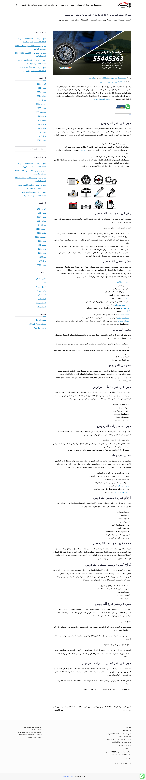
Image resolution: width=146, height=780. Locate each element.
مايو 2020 (42, 132)
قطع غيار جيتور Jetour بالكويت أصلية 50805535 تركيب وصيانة (32, 61)
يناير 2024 (42, 100)
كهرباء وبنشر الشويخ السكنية (105, 99)
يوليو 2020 (42, 124)
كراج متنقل (64, 5)
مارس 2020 (41, 140)
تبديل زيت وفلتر (124, 486)
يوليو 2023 (42, 116)
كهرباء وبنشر (92, 78)
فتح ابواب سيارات (51, 5)
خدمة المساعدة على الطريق (31, 5)
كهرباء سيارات (41, 303)
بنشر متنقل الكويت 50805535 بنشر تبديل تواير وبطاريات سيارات (118, 735)
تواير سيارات (41, 291)
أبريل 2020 (42, 136)
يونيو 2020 (42, 128)
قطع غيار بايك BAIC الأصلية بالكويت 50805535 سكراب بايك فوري (33, 69)
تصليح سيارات (96, 5)
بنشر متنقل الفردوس (120, 81)
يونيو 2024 (42, 88)
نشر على (109, 78)
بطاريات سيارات (83, 5)
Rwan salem (122, 78)
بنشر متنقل (83, 150)
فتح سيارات (125, 308)
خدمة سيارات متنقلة (125, 745)
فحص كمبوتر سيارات (122, 492)
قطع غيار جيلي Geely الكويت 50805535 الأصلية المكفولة (30, 54)
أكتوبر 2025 (41, 84)
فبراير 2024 (41, 96)
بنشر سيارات (118, 763)
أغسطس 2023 (40, 112)
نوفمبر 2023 (41, 108)
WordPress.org (40, 328)
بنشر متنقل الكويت (123, 282)
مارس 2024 (41, 92)
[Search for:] (30, 149)
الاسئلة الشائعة (126, 730)
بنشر (72, 5)
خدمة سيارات (41, 295)
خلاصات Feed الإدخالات (37, 324)
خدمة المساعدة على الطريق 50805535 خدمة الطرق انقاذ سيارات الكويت (119, 741)
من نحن (128, 758)
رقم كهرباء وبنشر (108, 81)
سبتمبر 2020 (41, 120)
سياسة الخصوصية (126, 748)
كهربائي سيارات (124, 321)
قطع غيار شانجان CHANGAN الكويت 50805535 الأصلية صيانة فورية (32, 40)
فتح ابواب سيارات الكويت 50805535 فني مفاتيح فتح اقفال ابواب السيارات (118, 753)
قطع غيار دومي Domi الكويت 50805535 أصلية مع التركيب (30, 47)
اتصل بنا (128, 727)
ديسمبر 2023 (41, 104)
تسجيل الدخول (40, 320)
